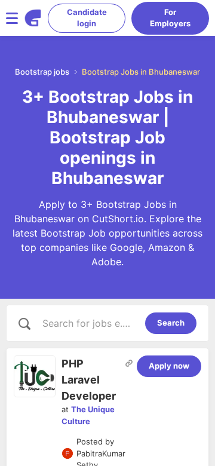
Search (171, 322)
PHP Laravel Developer (89, 379)
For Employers (170, 18)
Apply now (169, 365)
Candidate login (87, 18)
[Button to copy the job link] (129, 363)
